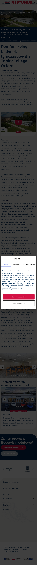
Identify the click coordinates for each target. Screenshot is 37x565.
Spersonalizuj (17, 303)
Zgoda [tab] (6, 264)
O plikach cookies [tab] (29, 264)
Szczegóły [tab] (16, 264)
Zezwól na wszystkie (19, 297)
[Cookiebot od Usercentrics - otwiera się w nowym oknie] (11, 259)
